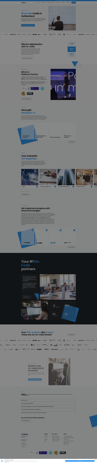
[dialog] (48, 461)
